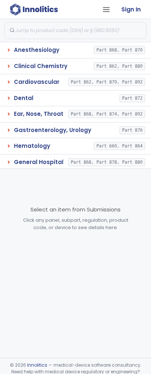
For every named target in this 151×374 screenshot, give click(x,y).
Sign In (131, 9)
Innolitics (37, 365)
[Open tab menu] (106, 9)
